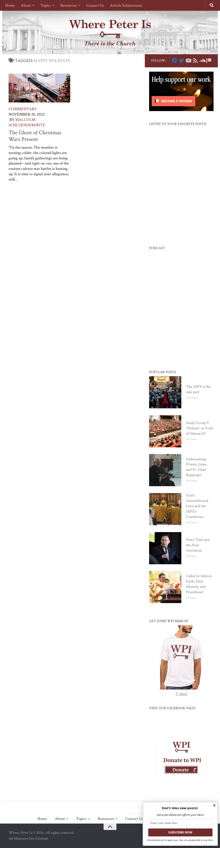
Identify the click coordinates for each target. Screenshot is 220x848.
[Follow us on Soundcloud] (202, 60)
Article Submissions (126, 5)
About (26, 5)
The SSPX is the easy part (198, 389)
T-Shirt (181, 693)
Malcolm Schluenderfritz (27, 122)
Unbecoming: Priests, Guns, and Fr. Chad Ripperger (196, 467)
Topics (45, 5)
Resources (68, 5)
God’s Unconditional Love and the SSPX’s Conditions (197, 506)
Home (10, 5)
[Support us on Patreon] (208, 60)
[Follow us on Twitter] (181, 60)
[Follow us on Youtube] (188, 60)
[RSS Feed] (195, 60)
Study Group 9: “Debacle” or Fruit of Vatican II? (199, 428)
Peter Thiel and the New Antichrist (198, 545)
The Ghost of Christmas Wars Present (35, 136)
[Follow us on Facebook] (174, 60)
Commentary (23, 109)
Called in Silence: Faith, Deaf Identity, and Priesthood (199, 584)
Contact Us (95, 5)
